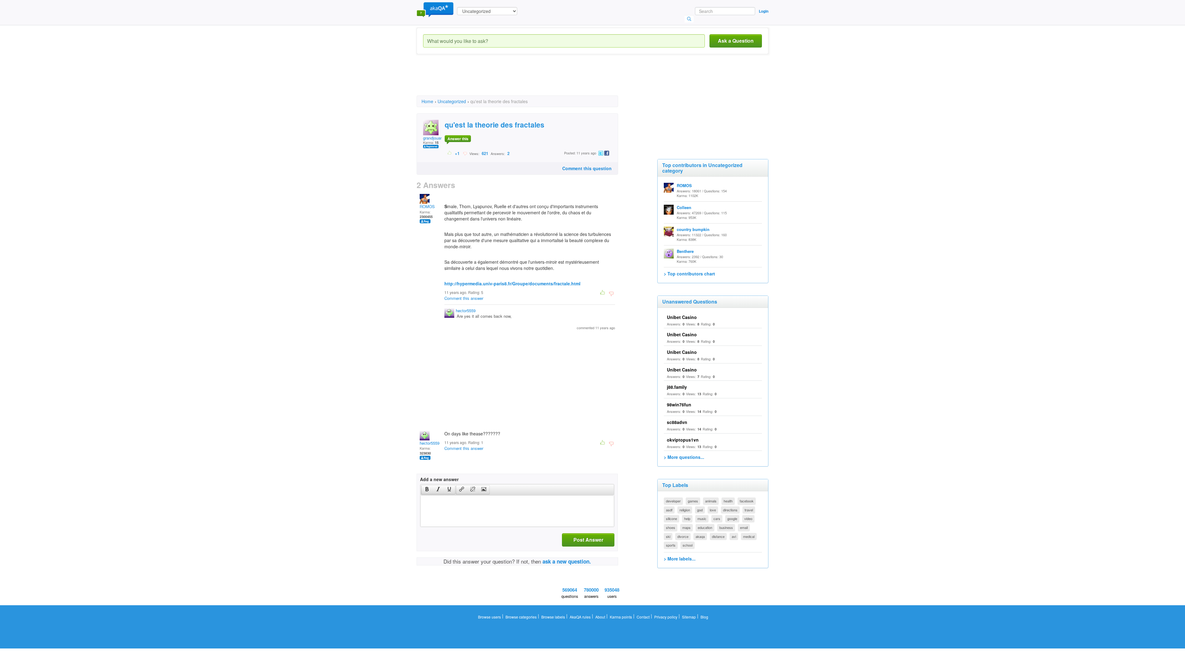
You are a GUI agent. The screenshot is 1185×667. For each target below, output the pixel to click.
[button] (427, 489)
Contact (643, 616)
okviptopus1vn (683, 440)
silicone (671, 518)
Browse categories (521, 616)
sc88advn (677, 422)
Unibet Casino (682, 317)
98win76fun (679, 404)
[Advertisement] (529, 80)
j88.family (677, 387)
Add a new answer (439, 479)
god (700, 509)
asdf (669, 509)
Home (427, 101)
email (744, 527)
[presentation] (427, 489)
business (726, 527)
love (713, 509)
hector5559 (466, 310)
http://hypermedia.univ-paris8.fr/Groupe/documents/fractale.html (512, 283)
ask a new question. (567, 561)
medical (749, 536)
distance (718, 536)
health (728, 500)
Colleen (684, 207)
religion (685, 509)
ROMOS (427, 206)
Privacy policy (665, 616)
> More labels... (680, 559)
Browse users (489, 616)
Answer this (457, 138)
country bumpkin (693, 229)
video (748, 518)
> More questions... (684, 457)
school (687, 545)
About (600, 616)
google (732, 518)
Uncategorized (452, 101)
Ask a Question (736, 40)
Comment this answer (463, 298)
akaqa (700, 536)
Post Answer (588, 539)
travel (749, 509)
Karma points (621, 616)
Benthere (685, 251)
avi (734, 536)
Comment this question (587, 168)
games (693, 500)
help (687, 518)
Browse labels (553, 616)
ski (668, 536)
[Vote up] (449, 153)
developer (673, 500)
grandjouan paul (437, 138)
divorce (682, 536)
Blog (704, 616)
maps (686, 527)
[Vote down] (465, 153)
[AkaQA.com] (435, 9)
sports (671, 545)
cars (716, 518)
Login (763, 11)
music (701, 518)
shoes (670, 527)
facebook (747, 500)
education (705, 527)
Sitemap (689, 616)
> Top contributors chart (689, 274)
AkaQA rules (580, 616)
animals (711, 500)
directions (730, 509)
